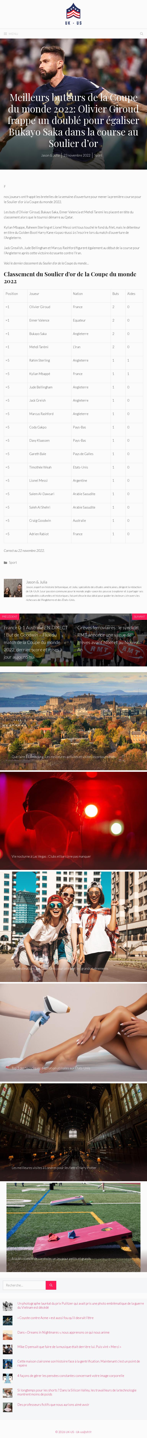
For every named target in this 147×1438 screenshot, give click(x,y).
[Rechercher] (51, 1285)
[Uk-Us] (73, 14)
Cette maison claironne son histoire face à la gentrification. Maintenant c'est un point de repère (78, 1363)
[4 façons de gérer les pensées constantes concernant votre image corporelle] (7, 1381)
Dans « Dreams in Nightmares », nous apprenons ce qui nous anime (63, 1332)
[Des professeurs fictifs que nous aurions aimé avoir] (7, 1410)
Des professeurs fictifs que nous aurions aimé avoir (53, 1405)
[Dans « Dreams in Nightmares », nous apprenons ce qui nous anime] (7, 1337)
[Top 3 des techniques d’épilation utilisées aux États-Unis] (73, 1079)
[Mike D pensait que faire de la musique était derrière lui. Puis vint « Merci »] (7, 1352)
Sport (13, 562)
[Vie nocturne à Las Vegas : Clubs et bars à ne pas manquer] (73, 867)
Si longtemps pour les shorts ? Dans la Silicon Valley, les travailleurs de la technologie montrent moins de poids (76, 1392)
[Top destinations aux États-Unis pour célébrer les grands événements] (73, 979)
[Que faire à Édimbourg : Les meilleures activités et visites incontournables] (73, 768)
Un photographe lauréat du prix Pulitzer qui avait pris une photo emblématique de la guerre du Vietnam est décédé (80, 1305)
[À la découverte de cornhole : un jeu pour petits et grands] (73, 1269)
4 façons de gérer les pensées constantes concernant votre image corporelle (70, 1376)
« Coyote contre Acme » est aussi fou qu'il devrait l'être (55, 1318)
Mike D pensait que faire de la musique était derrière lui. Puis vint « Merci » (69, 1347)
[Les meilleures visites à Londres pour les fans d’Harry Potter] (73, 1178)
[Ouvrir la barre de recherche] (141, 34)
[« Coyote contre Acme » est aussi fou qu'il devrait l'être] (7, 1323)
